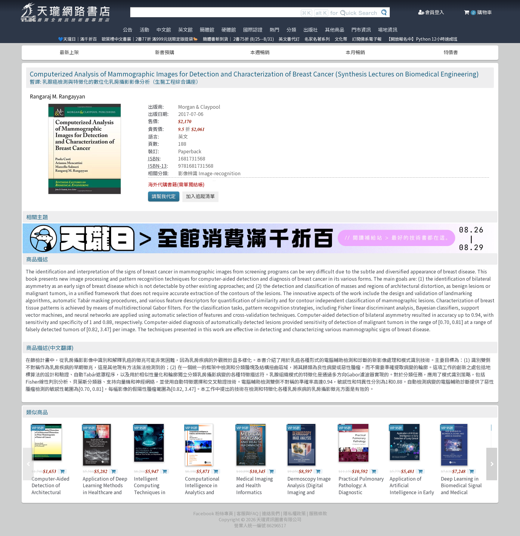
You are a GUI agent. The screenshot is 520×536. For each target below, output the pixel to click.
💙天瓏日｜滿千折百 (77, 39)
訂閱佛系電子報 (367, 39)
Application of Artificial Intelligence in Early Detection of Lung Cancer (412, 492)
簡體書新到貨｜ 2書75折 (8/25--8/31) (238, 39)
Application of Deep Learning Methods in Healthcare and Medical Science (105, 488)
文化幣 (341, 39)
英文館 (185, 29)
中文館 (163, 29)
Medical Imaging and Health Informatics (254, 485)
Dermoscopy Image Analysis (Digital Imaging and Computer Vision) (309, 488)
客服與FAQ (247, 513)
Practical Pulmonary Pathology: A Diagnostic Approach (361, 488)
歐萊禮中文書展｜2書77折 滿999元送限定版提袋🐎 (150, 39)
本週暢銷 (260, 52)
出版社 (310, 29)
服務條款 (318, 513)
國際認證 (252, 29)
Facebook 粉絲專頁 (213, 513)
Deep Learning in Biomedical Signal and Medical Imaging (461, 488)
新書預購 (164, 52)
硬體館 (228, 29)
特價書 (451, 52)
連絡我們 (271, 513)
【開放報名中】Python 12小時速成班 (421, 39)
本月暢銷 (355, 52)
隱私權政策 (294, 513)
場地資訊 (387, 29)
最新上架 (69, 52)
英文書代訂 (289, 39)
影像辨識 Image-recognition (209, 173)
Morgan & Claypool (199, 106)
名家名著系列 (317, 39)
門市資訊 (361, 29)
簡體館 (207, 29)
